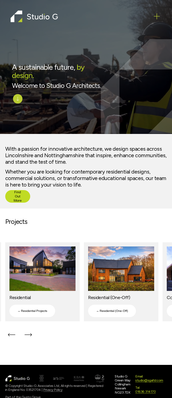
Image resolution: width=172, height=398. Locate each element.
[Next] (28, 334)
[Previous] (11, 334)
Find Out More (18, 196)
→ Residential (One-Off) (112, 311)
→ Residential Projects (32, 311)
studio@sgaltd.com (149, 380)
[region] (86, 283)
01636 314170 (145, 392)
